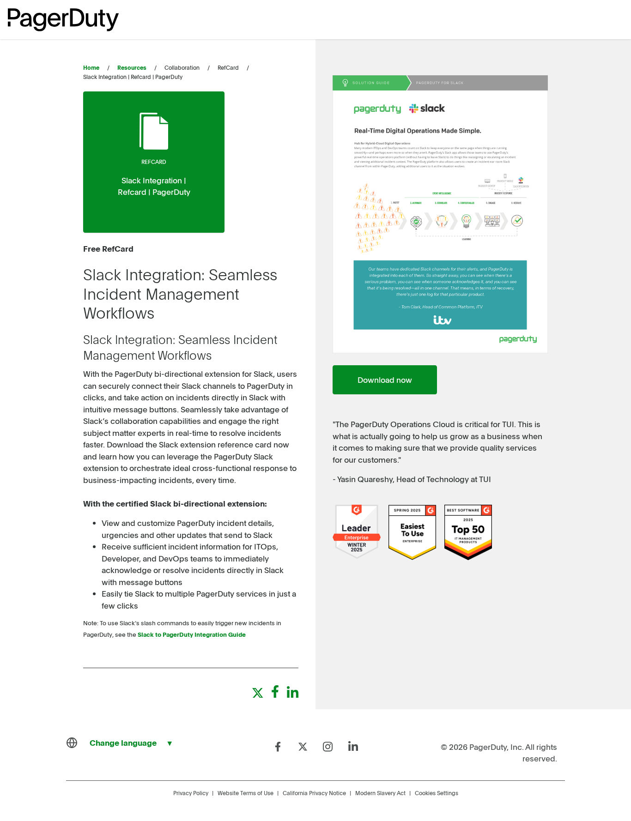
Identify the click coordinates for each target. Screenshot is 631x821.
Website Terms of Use (245, 793)
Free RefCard (108, 248)
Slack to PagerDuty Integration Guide (192, 634)
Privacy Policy (190, 793)
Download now (385, 379)
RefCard (153, 161)
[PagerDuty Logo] (63, 20)
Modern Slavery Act (380, 793)
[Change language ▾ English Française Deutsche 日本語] (123, 743)
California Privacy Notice (314, 793)
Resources (131, 67)
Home (91, 67)
